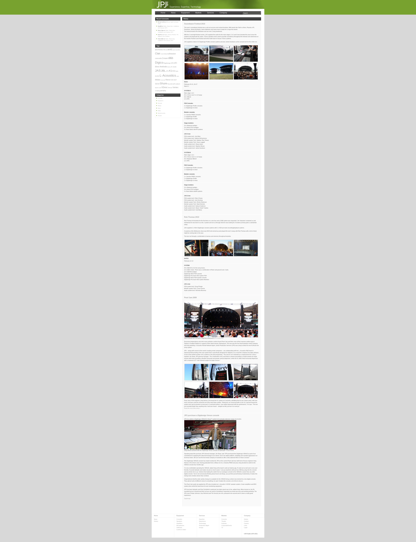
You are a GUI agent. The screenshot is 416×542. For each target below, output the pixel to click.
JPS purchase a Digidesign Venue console (201, 415)
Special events (161, 113)
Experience (202, 521)
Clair (157, 53)
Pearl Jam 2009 (190, 297)
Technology (202, 523)
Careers (246, 523)
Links (245, 525)
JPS (167, 71)
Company (223, 13)
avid (169, 49)
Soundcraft (171, 84)
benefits (178, 49)
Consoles (179, 519)
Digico (159, 62)
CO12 (165, 54)
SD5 (172, 80)
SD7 (175, 80)
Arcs (165, 50)
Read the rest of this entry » (192, 408)
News (173, 13)
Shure (163, 83)
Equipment (185, 13)
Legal (245, 527)
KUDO (157, 76)
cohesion (171, 54)
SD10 (157, 84)
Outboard (179, 527)
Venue (170, 87)
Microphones (180, 525)
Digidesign (187, 498)
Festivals (224, 523)
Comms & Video (181, 529)
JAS (158, 70)
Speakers (179, 521)
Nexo (168, 80)
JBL (163, 70)
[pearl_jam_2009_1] (221, 337)
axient (174, 49)
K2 (173, 71)
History (159, 105)
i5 (171, 67)
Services (210, 13)
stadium (177, 84)
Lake (177, 76)
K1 (170, 70)
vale (160, 87)
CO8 (162, 54)
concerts (158, 58)
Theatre (160, 115)
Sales (159, 110)
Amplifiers (179, 523)
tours (156, 87)
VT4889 (157, 90)
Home (163, 13)
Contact (246, 521)
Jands (174, 67)
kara (176, 71)
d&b (170, 58)
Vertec (176, 87)
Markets (198, 13)
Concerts (160, 98)
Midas (157, 80)
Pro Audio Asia (219, 338)
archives (159, 49)
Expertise (202, 519)
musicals (163, 80)
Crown (165, 58)
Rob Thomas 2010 (191, 217)
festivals (163, 67)
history (169, 66)
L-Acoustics (168, 75)
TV (222, 527)
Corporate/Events (226, 525)
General (160, 103)
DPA (172, 63)
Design (201, 527)
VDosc (164, 87)
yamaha (162, 91)
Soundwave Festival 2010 (194, 24)
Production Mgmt (204, 525)
